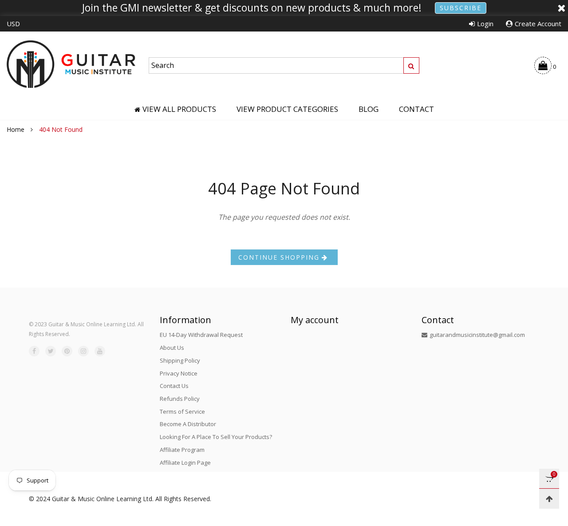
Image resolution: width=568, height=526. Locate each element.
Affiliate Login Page (185, 463)
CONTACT (416, 109)
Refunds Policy (180, 399)
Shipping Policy (180, 360)
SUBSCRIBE (460, 8)
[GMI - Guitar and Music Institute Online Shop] (71, 64)
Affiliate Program (182, 450)
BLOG (369, 109)
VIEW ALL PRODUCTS (179, 109)
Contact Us (174, 386)
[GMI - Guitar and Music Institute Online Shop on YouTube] (100, 351)
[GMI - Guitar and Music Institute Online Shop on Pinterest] (67, 351)
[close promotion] (561, 8)
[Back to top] (549, 499)
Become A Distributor (188, 424)
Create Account (538, 23)
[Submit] (411, 65)
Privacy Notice (178, 373)
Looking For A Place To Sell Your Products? (216, 437)
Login (485, 23)
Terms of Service (182, 411)
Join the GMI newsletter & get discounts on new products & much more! (252, 8)
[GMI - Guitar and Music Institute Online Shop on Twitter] (50, 351)
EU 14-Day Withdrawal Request (201, 335)
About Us (172, 348)
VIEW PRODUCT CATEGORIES (287, 109)
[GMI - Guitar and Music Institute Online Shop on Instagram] (83, 351)
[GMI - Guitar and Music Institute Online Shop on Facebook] (34, 351)
